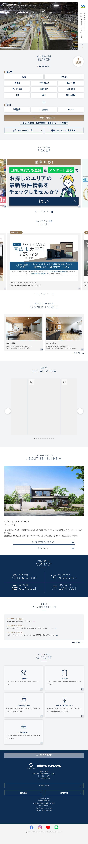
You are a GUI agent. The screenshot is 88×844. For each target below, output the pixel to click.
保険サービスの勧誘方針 (44, 810)
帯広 (44, 95)
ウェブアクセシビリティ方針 (44, 808)
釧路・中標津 (71, 95)
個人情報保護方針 (44, 800)
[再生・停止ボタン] (52, 212)
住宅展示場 (44, 110)
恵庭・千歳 (71, 83)
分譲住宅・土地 (17, 109)
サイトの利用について (44, 798)
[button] (35, 211)
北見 (17, 95)
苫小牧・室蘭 (17, 89)
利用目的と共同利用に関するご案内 (44, 803)
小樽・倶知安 (44, 83)
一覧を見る (76, 353)
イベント (71, 110)
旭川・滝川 (71, 89)
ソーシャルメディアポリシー (44, 805)
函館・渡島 (44, 89)
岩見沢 (17, 83)
